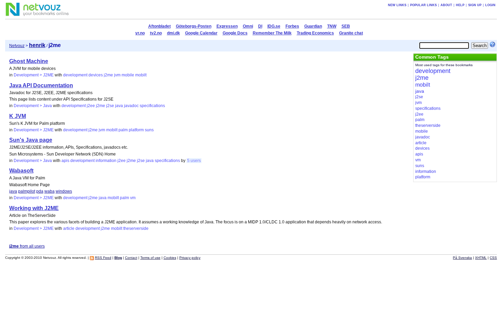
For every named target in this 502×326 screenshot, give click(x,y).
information (106, 160)
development (75, 75)
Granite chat (351, 33)
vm (133, 197)
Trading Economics (315, 33)
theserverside (136, 228)
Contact (131, 258)
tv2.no (156, 33)
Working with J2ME (34, 208)
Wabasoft (21, 171)
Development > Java (33, 105)
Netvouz (17, 45)
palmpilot (26, 191)
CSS (493, 258)
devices (95, 75)
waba (49, 191)
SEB (345, 26)
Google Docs (235, 33)
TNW (331, 26)
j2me (108, 75)
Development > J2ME (34, 75)
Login (490, 5)
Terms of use (150, 258)
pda (39, 191)
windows (64, 191)
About (446, 5)
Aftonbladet (159, 26)
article (68, 228)
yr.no (140, 33)
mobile (128, 75)
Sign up (475, 5)
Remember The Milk (272, 33)
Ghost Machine (28, 61)
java (119, 105)
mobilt (141, 75)
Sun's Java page (30, 140)
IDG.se (273, 26)
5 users (194, 160)
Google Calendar (201, 33)
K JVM (17, 116)
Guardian (313, 26)
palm (123, 130)
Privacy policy (189, 258)
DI (260, 26)
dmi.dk (173, 33)
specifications (152, 105)
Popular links (423, 5)
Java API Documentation (41, 85)
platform (136, 130)
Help (460, 5)
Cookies (170, 258)
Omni (248, 26)
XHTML (481, 258)
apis (65, 160)
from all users (27, 246)
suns (149, 130)
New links (397, 5)
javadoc (131, 105)
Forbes (292, 26)
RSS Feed (103, 258)
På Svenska (462, 258)
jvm (117, 75)
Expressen (227, 26)
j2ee (91, 105)
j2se (110, 105)
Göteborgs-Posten (193, 26)
